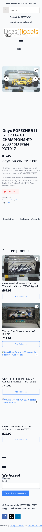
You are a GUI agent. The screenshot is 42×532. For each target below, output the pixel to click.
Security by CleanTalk (17, 526)
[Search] (6, 10)
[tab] (8, 219)
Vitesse (17, 200)
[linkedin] (18, 516)
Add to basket (21, 296)
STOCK (7, 202)
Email (5, 481)
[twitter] (11, 516)
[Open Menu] (21, 42)
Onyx (12, 200)
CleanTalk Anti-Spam (35, 526)
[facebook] (4, 516)
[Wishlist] (36, 259)
